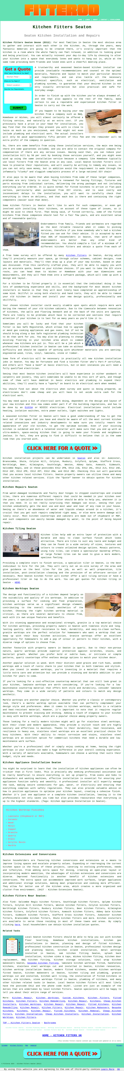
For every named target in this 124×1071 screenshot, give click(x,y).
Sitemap (5, 1045)
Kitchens (95, 1001)
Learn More (107, 1069)
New (26, 1045)
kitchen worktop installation (22, 969)
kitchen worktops (14, 604)
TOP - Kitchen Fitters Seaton (21, 1023)
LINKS (87, 20)
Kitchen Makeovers (97, 1007)
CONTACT (104, 20)
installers (9, 290)
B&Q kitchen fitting (36, 960)
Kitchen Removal (89, 1011)
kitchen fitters (76, 255)
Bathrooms (50, 1023)
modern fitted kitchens (70, 969)
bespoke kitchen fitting (43, 963)
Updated (33, 1045)
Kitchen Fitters (98, 998)
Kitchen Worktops (47, 998)
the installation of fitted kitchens (93, 976)
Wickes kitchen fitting (87, 956)
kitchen (21, 296)
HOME (80, 20)
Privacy (119, 1045)
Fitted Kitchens (98, 1004)
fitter (33, 416)
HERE (17, 582)
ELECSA (29, 407)
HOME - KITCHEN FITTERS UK (62, 1035)
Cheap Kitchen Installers (62, 1014)
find (12, 902)
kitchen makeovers (37, 973)
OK (118, 1069)
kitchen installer (103, 67)
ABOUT (95, 20)
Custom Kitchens (73, 998)
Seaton (81, 458)
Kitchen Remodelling (52, 1001)
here (17, 925)
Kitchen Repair (22, 998)
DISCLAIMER (115, 20)
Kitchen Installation (28, 1014)
